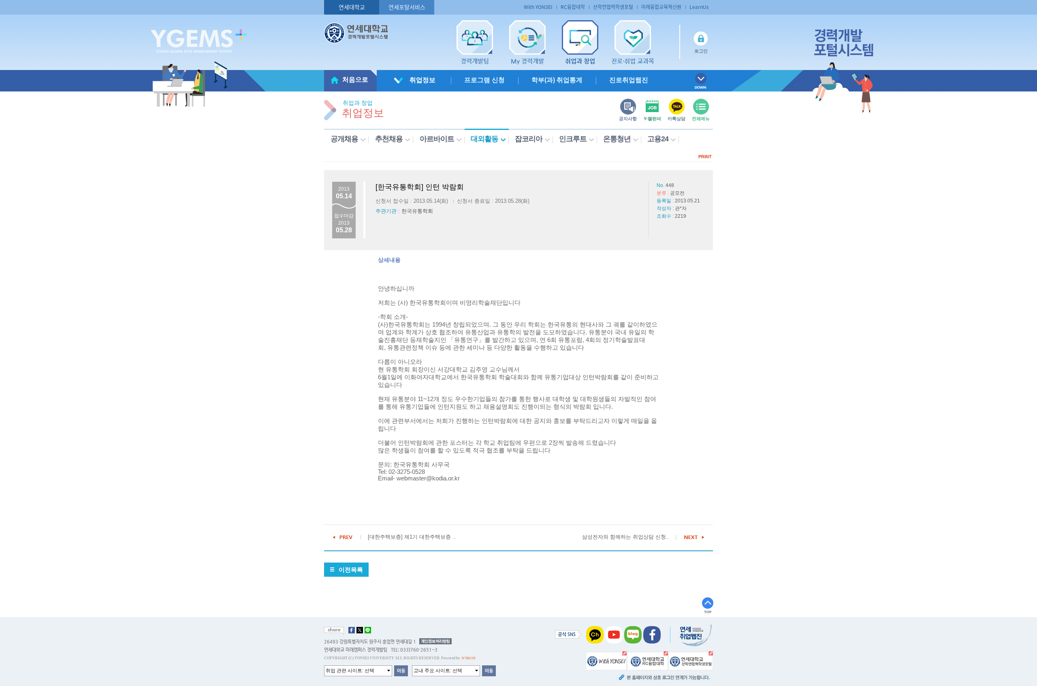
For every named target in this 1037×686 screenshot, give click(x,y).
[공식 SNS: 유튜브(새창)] (614, 634)
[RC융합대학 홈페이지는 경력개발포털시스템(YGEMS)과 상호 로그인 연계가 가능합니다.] (647, 660)
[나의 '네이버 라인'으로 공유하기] (368, 630)
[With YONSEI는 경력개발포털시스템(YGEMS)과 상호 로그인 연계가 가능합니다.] (606, 660)
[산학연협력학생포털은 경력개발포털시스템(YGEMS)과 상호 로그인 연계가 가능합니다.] (690, 660)
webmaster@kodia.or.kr (428, 478)
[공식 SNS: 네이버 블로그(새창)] (633, 634)
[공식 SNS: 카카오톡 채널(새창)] (595, 634)
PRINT (705, 156)
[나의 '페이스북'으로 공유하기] (351, 630)
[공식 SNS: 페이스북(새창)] (652, 634)
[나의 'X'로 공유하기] (359, 630)
